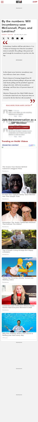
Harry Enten (8, 34)
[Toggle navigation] (2, 2)
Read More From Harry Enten (18, 105)
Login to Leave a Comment (19, 127)
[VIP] (35, 2)
